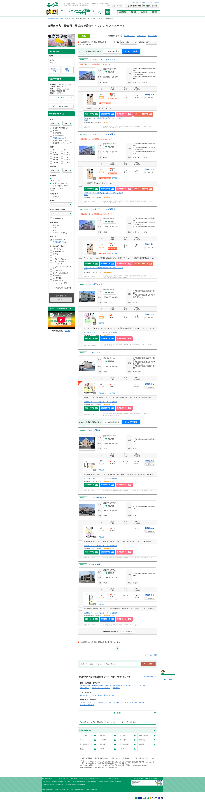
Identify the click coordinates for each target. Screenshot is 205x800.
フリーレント (141, 685)
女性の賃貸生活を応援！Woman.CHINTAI (75, 784)
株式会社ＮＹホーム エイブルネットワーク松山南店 (100, 332)
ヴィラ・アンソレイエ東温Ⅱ (102, 59)
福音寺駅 (103, 735)
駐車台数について (60, 138)
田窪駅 (121, 749)
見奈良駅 (143, 126)
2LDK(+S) (106, 415)
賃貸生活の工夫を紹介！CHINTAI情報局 (53, 784)
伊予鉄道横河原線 (117, 126)
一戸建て (100, 702)
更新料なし (116, 688)
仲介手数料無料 (118, 685)
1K (137, 625)
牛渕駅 (82, 749)
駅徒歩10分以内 (97, 695)
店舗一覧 (116, 778)
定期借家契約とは (60, 242)
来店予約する (91, 114)
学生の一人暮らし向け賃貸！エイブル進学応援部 (84, 781)
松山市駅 (103, 740)
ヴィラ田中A (94, 430)
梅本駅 (141, 744)
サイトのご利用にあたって (61, 778)
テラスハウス (118, 702)
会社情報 (135, 2)
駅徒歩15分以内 (109, 695)
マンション (151, 126)
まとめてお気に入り (112, 51)
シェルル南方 (95, 565)
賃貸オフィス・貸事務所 (138, 702)
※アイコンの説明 (151, 655)
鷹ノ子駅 (122, 740)
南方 (110, 126)
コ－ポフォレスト (96, 284)
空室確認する (107, 114)
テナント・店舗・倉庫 (87, 705)
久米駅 (82, 740)
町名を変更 (67, 70)
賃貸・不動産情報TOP (47, 778)
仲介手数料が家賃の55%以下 (101, 685)
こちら (68, 331)
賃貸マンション (129, 36)
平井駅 (102, 749)
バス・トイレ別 (116, 127)
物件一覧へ (168, 679)
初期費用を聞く (124, 114)
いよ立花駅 (83, 735)
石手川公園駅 (144, 735)
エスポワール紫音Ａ (97, 497)
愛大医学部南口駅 (135, 126)
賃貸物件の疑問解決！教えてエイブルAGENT (110, 781)
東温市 (105, 126)
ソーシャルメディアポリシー (95, 778)
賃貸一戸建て (152, 36)
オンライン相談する (143, 114)
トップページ (155, 2)
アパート (143, 344)
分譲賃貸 (108, 702)
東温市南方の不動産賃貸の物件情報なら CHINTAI (138, 783)
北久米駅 (122, 735)
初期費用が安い (85, 685)
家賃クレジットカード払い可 (101, 688)
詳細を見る (149, 95)
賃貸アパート (141, 36)
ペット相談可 (125, 277)
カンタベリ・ (95, 352)
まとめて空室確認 (131, 51)
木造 (126, 702)
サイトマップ (145, 2)
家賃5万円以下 (84, 688)
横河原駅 (126, 126)
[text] (110, 664)
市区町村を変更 (55, 70)
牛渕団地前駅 (124, 744)
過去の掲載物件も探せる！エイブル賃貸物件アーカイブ (56, 781)
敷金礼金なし (130, 685)
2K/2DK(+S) (106, 127)
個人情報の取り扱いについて (78, 778)
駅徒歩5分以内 (84, 695)
